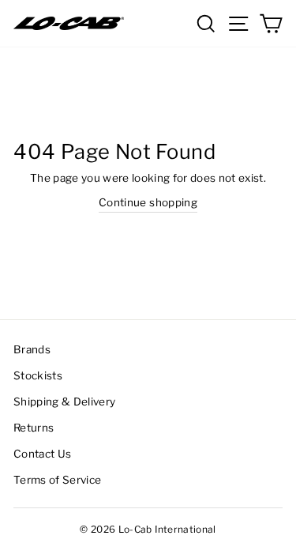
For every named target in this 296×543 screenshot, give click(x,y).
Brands (32, 349)
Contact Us (42, 453)
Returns (33, 427)
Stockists (37, 375)
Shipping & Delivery (64, 401)
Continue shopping (148, 202)
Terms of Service (57, 479)
